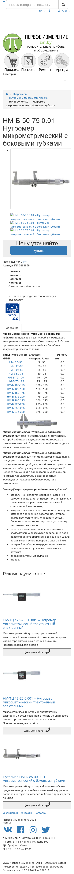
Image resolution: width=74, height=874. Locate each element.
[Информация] (51, 11)
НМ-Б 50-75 (16, 373)
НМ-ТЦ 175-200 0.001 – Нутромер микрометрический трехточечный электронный (29, 623)
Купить (38, 250)
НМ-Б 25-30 (16, 366)
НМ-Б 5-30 (15, 362)
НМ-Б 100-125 (16, 385)
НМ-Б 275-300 (16, 412)
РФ (25, 261)
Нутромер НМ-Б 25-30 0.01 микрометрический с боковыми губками (34, 778)
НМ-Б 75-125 (16, 381)
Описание (12, 328)
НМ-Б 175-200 (16, 396)
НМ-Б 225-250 (16, 404)
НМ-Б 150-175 (16, 393)
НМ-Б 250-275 (16, 408)
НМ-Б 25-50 (16, 370)
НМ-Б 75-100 (16, 377)
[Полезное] (42, 11)
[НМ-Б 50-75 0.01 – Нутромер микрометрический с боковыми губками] (40, 178)
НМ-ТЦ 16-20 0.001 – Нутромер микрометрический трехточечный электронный (29, 702)
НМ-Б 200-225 (16, 400)
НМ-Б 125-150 (16, 389)
